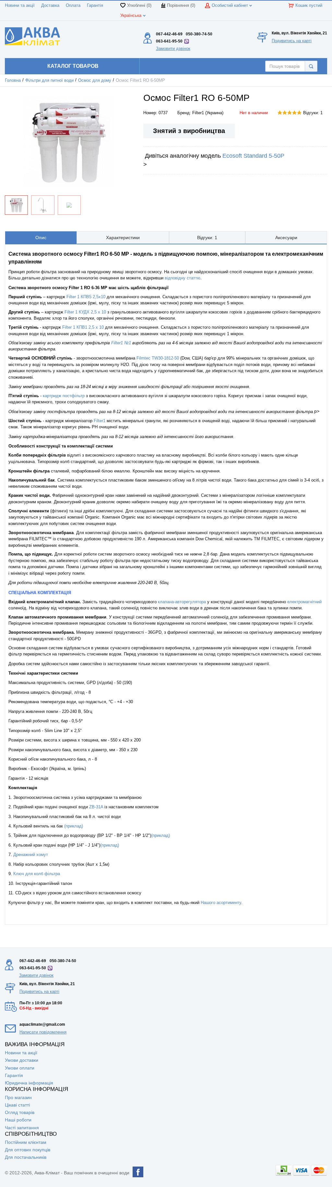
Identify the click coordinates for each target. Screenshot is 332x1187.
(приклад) (73, 826)
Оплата (73, 5)
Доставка (50, 5)
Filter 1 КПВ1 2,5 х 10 (83, 327)
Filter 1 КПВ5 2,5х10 (85, 296)
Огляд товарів (19, 1112)
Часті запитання (22, 1127)
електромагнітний (304, 601)
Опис (40, 237)
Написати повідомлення (42, 1032)
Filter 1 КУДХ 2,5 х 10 (85, 312)
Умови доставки (21, 1060)
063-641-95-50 (169, 41)
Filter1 (100, 420)
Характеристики (123, 237)
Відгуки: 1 (313, 113)
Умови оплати (19, 1068)
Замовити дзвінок (173, 48)
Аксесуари (286, 237)
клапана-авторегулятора (182, 601)
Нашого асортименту (221, 902)
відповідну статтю (182, 277)
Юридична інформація (29, 1082)
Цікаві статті (17, 1104)
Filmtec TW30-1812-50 (157, 358)
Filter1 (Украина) (207, 113)
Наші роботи (18, 1119)
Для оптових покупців (27, 1149)
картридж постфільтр (64, 395)
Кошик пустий (308, 5)
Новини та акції (20, 5)
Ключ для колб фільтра (36, 873)
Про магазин (18, 1097)
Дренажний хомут (30, 854)
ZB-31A (96, 806)
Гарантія (95, 5)
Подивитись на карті (292, 40)
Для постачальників (25, 1157)
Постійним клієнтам (25, 1142)
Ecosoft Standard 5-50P (253, 156)
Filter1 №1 (121, 342)
